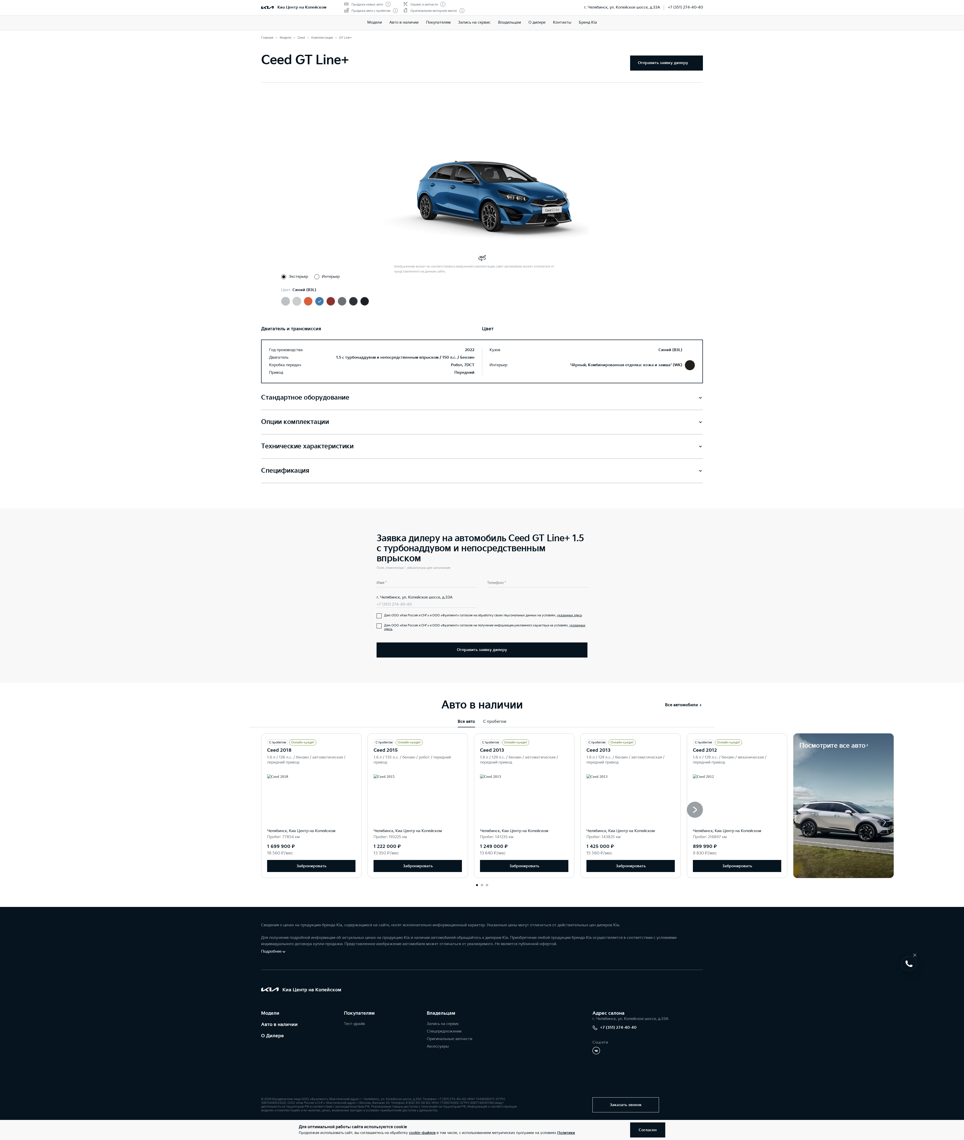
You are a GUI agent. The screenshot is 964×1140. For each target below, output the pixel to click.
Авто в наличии (403, 22)
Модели (374, 22)
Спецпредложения (444, 1031)
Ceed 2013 (492, 750)
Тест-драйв (354, 1023)
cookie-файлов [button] (422, 1133)
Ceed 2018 (279, 750)
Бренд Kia (588, 22)
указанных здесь (569, 615)
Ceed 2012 (705, 750)
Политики (566, 1133)
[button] (695, 810)
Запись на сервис (474, 22)
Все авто (466, 721)
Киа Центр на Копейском (301, 7)
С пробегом (494, 721)
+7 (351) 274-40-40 (685, 7)
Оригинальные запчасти (449, 1039)
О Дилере (272, 1036)
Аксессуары (438, 1046)
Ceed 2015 (386, 750)
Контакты (562, 22)
